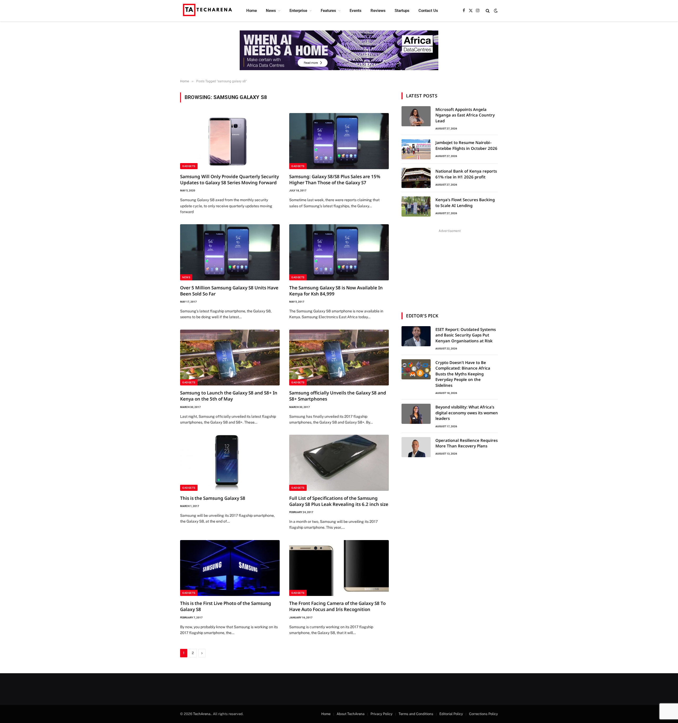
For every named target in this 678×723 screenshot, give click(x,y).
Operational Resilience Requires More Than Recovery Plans (466, 443)
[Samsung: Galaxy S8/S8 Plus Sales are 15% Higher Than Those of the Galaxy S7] (339, 141)
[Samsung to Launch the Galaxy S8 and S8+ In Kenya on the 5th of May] (230, 358)
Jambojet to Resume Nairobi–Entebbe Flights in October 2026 (466, 145)
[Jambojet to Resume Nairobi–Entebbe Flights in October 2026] (416, 149)
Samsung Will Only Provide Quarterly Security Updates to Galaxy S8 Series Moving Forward (229, 179)
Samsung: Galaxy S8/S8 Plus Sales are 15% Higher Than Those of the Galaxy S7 (334, 179)
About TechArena (350, 714)
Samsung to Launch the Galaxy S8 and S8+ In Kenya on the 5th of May (228, 396)
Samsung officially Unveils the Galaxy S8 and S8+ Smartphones (337, 396)
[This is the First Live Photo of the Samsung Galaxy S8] (230, 568)
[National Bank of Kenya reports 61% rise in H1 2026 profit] (416, 178)
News (271, 10)
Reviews (378, 10)
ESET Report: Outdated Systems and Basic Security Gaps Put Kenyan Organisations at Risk (465, 335)
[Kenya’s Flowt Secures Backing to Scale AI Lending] (416, 206)
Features (328, 10)
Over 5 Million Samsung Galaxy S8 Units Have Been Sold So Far (229, 291)
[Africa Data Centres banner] (339, 50)
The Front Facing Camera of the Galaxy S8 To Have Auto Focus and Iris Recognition (337, 606)
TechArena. (202, 714)
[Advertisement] (449, 267)
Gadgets (188, 166)
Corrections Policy (483, 714)
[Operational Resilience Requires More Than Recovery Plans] (416, 447)
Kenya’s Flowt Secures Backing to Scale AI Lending (465, 202)
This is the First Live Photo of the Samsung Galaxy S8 (225, 606)
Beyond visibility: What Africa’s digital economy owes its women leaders (466, 412)
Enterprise (298, 10)
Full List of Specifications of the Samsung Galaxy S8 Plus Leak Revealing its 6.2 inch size (338, 501)
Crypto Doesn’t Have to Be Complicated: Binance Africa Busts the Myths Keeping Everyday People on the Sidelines (462, 374)
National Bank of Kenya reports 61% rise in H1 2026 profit (466, 173)
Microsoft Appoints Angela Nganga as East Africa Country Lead (465, 115)
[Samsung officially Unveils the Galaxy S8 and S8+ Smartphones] (339, 358)
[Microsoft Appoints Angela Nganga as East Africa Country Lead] (416, 116)
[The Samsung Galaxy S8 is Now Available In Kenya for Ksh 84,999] (339, 252)
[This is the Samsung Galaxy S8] (230, 463)
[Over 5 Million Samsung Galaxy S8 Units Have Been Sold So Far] (230, 252)
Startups (402, 10)
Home (251, 10)
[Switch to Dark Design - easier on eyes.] (495, 10)
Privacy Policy (381, 714)
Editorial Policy (451, 714)
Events (356, 10)
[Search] (488, 11)
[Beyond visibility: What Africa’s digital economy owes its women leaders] (416, 414)
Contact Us (428, 10)
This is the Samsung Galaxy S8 (212, 498)
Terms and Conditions (416, 714)
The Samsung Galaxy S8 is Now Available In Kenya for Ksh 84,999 (336, 291)
